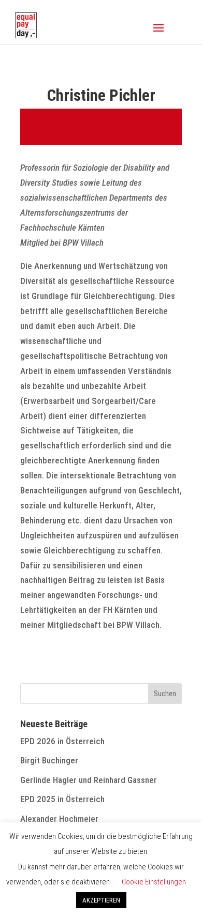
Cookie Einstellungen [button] (154, 881)
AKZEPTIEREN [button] (101, 900)
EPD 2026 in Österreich (62, 741)
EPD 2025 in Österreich (62, 799)
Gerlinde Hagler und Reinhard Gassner (88, 780)
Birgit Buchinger (49, 760)
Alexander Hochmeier (59, 819)
